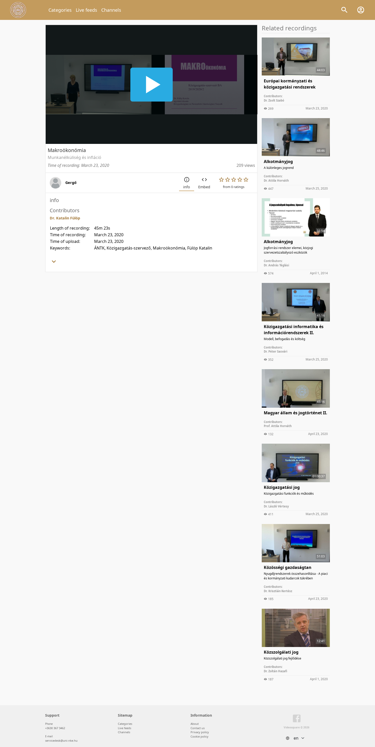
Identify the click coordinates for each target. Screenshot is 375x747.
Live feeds (86, 10)
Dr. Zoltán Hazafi (275, 671)
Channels (111, 10)
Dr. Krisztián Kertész (278, 591)
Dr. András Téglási (276, 265)
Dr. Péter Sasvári (275, 351)
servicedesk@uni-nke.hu (61, 740)
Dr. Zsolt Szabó (274, 100)
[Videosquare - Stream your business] (18, 10)
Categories (60, 10)
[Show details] (54, 263)
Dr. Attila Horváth (276, 180)
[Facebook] (297, 719)
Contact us (198, 728)
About (195, 724)
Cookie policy (199, 736)
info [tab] (186, 186)
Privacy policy (200, 732)
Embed (204, 186)
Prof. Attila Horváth (278, 426)
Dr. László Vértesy (276, 506)
